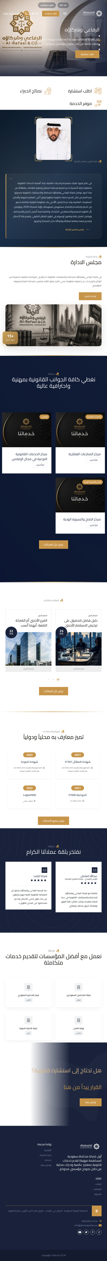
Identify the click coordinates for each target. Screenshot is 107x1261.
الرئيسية (47, 1150)
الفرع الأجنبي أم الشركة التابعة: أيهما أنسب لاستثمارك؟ (31, 625)
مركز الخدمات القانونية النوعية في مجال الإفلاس (29, 456)
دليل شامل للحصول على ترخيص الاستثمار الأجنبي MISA (80, 625)
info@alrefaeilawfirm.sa (86, 1225)
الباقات (98, 1184)
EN (36, 13)
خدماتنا (48, 1160)
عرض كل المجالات (53, 544)
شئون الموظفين (47, 5)
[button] (99, 36)
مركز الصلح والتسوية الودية (82, 519)
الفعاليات (97, 1189)
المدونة (98, 1194)
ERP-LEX (63, 5)
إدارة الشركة (45, 1155)
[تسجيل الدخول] (33, 13)
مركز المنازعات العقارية (85, 454)
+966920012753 (90, 1221)
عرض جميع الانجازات (53, 820)
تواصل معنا (46, 1165)
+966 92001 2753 (12, 13)
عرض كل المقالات (53, 691)
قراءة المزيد (28, 668)
